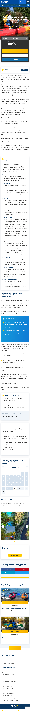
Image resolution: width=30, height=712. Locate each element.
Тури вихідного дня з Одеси (8, 674)
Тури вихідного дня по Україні (8, 671)
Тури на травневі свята (7, 686)
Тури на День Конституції (7, 688)
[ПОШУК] (24, 2)
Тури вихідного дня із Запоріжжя (9, 681)
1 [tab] (14, 541)
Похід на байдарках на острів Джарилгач (14, 608)
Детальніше (28, 5)
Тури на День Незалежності (8, 690)
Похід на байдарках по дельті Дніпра (13, 637)
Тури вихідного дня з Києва (8, 672)
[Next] (27, 526)
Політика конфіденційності (8, 663)
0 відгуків (20, 29)
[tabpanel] (15, 526)
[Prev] (3, 526)
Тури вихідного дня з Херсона (8, 676)
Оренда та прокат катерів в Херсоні (10, 700)
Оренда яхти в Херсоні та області (9, 698)
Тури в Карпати (5, 683)
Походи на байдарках (7, 695)
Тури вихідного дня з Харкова (8, 679)
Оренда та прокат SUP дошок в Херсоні (11, 697)
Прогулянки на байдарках (8, 693)
